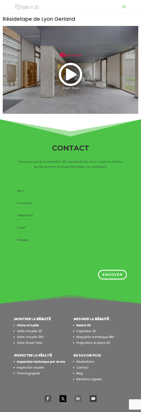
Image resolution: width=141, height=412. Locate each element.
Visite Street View (29, 343)
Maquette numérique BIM (95, 337)
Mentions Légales (89, 379)
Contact (82, 367)
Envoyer (112, 275)
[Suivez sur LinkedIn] (78, 398)
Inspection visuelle (30, 367)
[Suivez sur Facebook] (47, 398)
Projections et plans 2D (93, 343)
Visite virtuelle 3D (29, 331)
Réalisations (85, 362)
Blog (79, 373)
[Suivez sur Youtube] (93, 398)
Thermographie (28, 373)
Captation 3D (86, 331)
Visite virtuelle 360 (30, 337)
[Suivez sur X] (62, 398)
